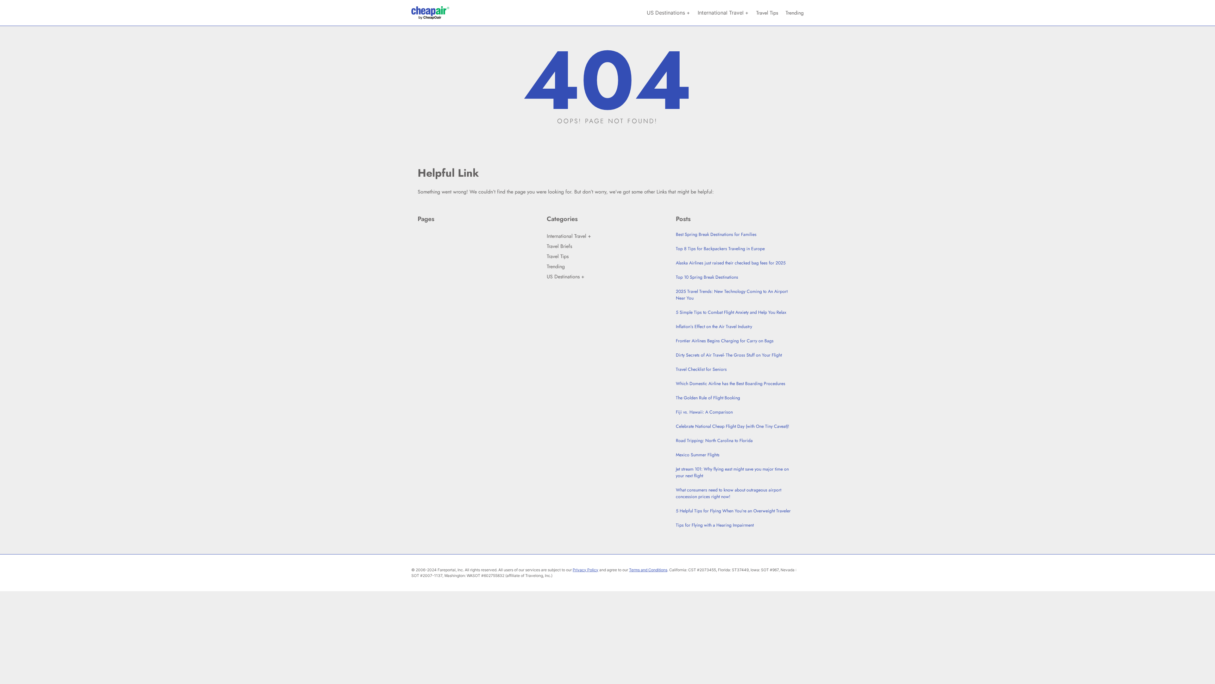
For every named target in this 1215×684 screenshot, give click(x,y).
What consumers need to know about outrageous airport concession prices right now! (728, 493)
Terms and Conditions (648, 569)
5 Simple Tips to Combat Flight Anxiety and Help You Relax (731, 312)
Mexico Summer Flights (698, 455)
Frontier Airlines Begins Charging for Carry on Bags (725, 341)
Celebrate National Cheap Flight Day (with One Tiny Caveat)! (732, 426)
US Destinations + (565, 276)
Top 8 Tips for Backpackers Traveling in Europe (720, 248)
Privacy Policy (585, 569)
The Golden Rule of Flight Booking (708, 398)
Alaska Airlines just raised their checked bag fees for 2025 (731, 263)
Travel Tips (558, 256)
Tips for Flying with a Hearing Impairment (715, 525)
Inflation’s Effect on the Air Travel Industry (714, 326)
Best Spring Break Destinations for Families (716, 234)
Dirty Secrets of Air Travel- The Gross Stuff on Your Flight (729, 355)
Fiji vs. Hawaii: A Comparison (704, 412)
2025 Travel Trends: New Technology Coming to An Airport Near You (732, 294)
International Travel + (569, 236)
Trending (556, 266)
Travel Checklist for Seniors (701, 369)
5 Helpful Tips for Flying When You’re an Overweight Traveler (733, 511)
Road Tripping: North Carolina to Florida (714, 440)
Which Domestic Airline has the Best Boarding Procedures (730, 383)
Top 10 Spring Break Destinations (707, 277)
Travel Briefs (559, 246)
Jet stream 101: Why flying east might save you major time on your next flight (732, 472)
